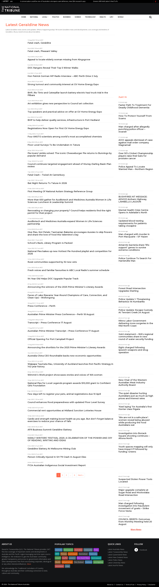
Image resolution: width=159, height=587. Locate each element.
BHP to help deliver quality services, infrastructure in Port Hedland (64, 120)
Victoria (63, 554)
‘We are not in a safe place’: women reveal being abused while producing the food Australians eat (134, 421)
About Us (110, 585)
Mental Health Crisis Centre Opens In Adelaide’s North (133, 211)
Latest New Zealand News (118, 557)
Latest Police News (115, 560)
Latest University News (116, 563)
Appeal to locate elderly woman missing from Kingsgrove (59, 59)
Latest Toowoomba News (118, 552)
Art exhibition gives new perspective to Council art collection (60, 103)
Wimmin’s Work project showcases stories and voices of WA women (65, 375)
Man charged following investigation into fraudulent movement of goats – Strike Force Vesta (133, 507)
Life (111, 17)
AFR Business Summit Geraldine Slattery (50, 429)
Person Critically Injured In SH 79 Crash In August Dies (57, 457)
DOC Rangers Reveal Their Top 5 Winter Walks (53, 68)
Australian (78, 550)
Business (67, 17)
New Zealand (79, 562)
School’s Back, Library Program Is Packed (50, 243)
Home (23, 17)
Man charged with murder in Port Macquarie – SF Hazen (134, 235)
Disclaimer (151, 585)
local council (72, 554)
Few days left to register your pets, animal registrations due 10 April (64, 394)
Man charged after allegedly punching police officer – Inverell (134, 129)
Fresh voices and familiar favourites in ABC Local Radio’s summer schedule (68, 270)
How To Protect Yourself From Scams (135, 117)
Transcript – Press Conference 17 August (50, 322)
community (88, 550)
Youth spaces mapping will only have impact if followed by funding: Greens (135, 449)
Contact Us (119, 585)
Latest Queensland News (117, 555)
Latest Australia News (116, 549)
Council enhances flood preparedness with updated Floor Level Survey (66, 402)
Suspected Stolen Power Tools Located (135, 480)
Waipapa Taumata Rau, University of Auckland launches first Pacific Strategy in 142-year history (70, 365)
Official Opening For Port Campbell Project (51, 339)
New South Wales (83, 558)
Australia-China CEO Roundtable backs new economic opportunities (64, 355)
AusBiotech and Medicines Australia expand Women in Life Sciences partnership (65, 222)
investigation (98, 562)
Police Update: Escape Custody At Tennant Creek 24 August (135, 311)
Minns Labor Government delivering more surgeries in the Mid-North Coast (135, 323)
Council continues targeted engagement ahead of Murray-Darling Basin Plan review (69, 165)
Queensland (83, 554)
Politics (55, 17)
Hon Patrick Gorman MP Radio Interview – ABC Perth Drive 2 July (63, 76)
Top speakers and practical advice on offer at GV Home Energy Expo (65, 112)
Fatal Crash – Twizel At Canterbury (46, 175)
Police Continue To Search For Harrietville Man (134, 259)
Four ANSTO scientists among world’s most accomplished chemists (65, 136)
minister (72, 558)
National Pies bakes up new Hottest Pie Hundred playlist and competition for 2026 (70, 252)
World (120, 17)
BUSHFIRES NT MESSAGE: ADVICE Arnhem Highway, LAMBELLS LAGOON (132, 199)
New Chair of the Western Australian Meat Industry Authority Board (132, 382)
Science (78, 17)
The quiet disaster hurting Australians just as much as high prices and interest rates (135, 396)
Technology (90, 17)
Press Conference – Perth (41, 306)
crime (67, 566)
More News (136, 529)
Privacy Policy (141, 585)
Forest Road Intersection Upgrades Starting (132, 289)
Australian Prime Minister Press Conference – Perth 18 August (61, 314)
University (93, 554)
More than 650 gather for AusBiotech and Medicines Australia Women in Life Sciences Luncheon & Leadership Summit (69, 201)
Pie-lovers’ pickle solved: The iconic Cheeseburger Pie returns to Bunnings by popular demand (70, 154)
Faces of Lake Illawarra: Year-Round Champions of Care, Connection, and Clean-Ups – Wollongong (67, 296)
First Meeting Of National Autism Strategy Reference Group (60, 191)
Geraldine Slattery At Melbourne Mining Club (52, 448)
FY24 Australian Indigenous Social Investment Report (57, 465)
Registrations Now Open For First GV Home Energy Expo (58, 128)
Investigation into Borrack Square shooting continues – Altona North (134, 436)
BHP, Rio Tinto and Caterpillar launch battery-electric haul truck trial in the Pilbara (68, 94)
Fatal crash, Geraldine (39, 43)
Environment (96, 558)
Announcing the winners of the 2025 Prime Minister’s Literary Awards (66, 287)
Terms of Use (130, 585)
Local (44, 17)
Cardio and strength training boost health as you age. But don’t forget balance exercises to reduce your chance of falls (70, 420)
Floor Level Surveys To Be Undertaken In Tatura (54, 145)
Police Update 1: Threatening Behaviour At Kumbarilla (134, 300)
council (57, 558)
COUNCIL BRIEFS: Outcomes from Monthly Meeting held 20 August (135, 522)
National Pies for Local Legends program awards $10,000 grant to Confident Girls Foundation (69, 384)
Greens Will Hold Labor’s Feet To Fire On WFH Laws (102, 1)
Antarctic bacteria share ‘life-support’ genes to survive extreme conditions (134, 247)
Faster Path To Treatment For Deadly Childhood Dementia (134, 106)
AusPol (64, 558)
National (34, 17)
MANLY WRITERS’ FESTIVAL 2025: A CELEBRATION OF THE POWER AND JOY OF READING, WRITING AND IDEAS (70, 439)
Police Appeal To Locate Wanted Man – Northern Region (135, 168)
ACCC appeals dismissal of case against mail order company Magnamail (135, 142)
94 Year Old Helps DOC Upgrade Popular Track (53, 278)
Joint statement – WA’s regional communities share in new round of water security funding (135, 336)
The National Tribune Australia (18, 584)
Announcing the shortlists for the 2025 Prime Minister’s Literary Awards (67, 347)
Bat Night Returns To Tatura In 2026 (47, 183)
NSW (57, 554)
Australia (58, 550)
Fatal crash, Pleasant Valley (42, 51)
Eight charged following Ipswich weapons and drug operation (133, 350)
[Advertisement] (115, 8)
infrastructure (67, 562)
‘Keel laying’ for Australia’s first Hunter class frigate (135, 408)
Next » (80, 475)
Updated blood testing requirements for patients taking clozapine (132, 223)
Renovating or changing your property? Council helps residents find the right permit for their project (69, 211)
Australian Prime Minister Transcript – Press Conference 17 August (63, 331)
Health (103, 17)
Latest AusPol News (115, 565)
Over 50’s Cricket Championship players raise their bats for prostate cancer (135, 156)
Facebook (143, 550)
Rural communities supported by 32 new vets (52, 262)
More (29, 564)
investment (59, 566)
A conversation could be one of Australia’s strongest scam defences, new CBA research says (44, 1)
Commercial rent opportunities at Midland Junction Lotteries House (64, 410)
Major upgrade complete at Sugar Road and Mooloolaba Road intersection (133, 492)
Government (68, 550)
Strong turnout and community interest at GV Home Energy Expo (63, 84)
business (89, 562)
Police (96, 550)
